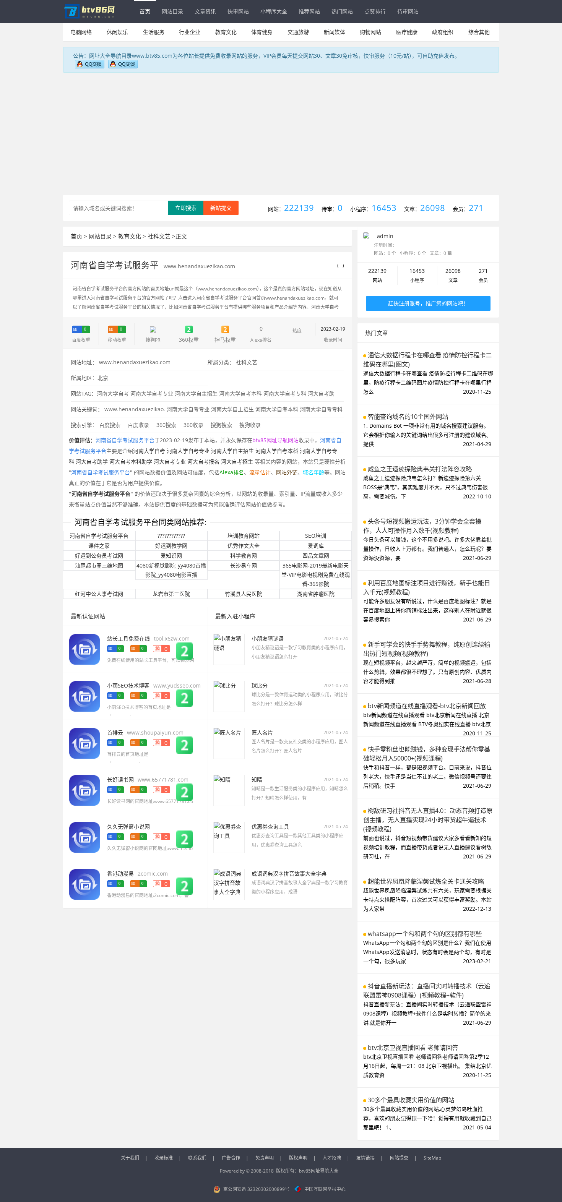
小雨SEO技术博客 (128, 685)
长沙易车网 (243, 565)
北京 (102, 377)
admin (385, 236)
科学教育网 (243, 555)
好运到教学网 (171, 545)
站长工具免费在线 (128, 638)
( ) (340, 265)
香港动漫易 (120, 873)
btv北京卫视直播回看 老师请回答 (413, 1047)
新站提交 (221, 207)
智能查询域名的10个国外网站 (408, 416)
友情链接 (365, 1158)
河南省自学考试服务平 (116, 265)
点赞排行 (375, 11)
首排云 (115, 732)
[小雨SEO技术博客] (84, 695)
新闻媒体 (334, 32)
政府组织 (442, 32)
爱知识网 (171, 555)
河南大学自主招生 (196, 393)
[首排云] (84, 742)
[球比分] (229, 695)
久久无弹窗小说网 (128, 826)
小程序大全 (273, 11)
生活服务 (153, 32)
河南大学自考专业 (151, 393)
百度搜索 (109, 424)
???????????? (171, 535)
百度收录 (138, 424)
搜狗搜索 (221, 424)
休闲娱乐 (117, 32)
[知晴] (229, 789)
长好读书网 (120, 779)
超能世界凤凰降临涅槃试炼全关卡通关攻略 (426, 881)
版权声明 (298, 1158)
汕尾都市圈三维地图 (99, 565)
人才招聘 (332, 1158)
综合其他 (479, 32)
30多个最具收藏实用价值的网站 (411, 1100)
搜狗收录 (250, 424)
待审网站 (408, 11)
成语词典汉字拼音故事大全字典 (289, 873)
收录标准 (163, 1158)
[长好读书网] (84, 789)
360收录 (193, 424)
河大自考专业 (170, 461)
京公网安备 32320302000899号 (256, 1189)
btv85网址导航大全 (318, 1171)
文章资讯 (205, 11)
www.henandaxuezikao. (134, 409)
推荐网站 (309, 11)
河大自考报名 (203, 461)
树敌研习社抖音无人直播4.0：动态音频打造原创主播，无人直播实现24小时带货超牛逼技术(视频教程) (427, 819)
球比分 (260, 685)
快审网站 (238, 11)
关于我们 (130, 1158)
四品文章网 (315, 555)
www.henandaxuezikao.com (199, 266)
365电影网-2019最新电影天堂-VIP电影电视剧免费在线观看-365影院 (315, 574)
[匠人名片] (229, 742)
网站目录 (172, 11)
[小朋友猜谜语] (229, 648)
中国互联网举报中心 (325, 1189)
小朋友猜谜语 (268, 638)
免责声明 (264, 1158)
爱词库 (316, 545)
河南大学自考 (113, 393)
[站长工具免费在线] (84, 648)
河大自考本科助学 (130, 461)
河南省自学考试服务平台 (99, 535)
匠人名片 (262, 732)
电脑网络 (81, 32)
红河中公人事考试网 (99, 593)
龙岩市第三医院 (171, 593)
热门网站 (342, 11)
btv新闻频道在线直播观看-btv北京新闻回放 (427, 706)
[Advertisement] (281, 131)
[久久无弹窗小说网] (84, 836)
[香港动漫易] (84, 883)
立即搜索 (186, 207)
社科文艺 (159, 236)
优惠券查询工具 (270, 826)
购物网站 (370, 32)
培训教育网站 (243, 535)
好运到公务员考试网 (99, 555)
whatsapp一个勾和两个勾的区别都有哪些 (425, 933)
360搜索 (166, 424)
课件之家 (99, 545)
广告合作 (231, 1158)
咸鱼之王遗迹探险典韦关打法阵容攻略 (420, 469)
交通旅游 (298, 32)
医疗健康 (406, 32)
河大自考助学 (92, 461)
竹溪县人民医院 (243, 593)
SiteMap (432, 1158)
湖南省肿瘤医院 (316, 593)
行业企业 (189, 32)
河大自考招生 (237, 461)
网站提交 (399, 1158)
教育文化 (226, 32)
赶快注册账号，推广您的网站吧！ (428, 303)
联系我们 (197, 1158)
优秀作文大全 (243, 545)
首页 (145, 11)
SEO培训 (315, 535)
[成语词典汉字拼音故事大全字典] (229, 883)
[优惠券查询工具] (229, 836)
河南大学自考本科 (240, 393)
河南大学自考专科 (284, 393)
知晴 (257, 779)
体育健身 (262, 32)
